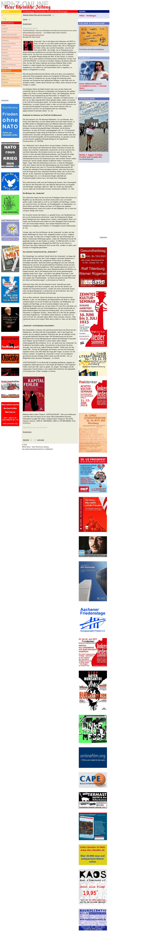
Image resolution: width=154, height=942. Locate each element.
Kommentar (6, 46)
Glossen (5, 49)
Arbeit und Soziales (9, 34)
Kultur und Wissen (9, 64)
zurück (25, 19)
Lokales (5, 28)
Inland (4, 31)
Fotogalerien (7, 58)
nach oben (40, 440)
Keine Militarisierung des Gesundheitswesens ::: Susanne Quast (93, 86)
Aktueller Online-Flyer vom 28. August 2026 (37, 15)
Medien (5, 52)
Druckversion (27, 24)
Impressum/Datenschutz (11, 85)
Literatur (5, 67)
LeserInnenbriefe (8, 73)
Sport (4, 61)
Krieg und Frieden (9, 43)
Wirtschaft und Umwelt (10, 37)
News (4, 25)
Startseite (26, 440)
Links (4, 76)
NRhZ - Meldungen (87, 15)
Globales (5, 40)
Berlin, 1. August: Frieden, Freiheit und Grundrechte (91, 156)
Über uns (5, 79)
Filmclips (5, 55)
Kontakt (5, 82)
